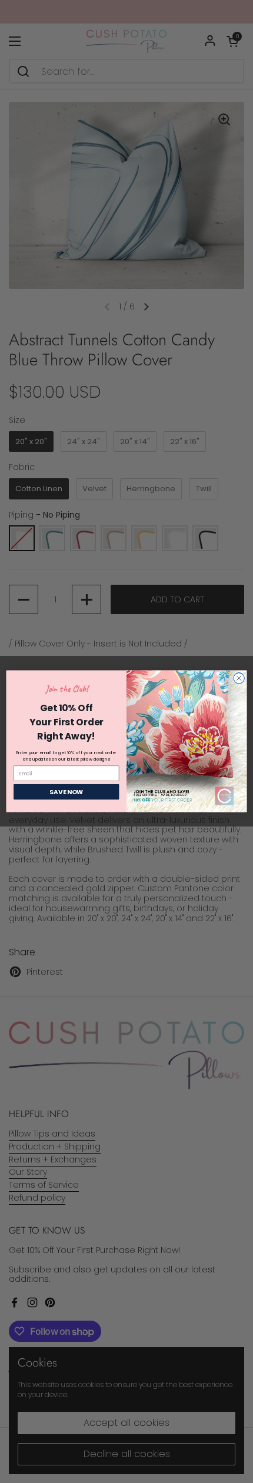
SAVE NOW (66, 792)
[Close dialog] (239, 678)
